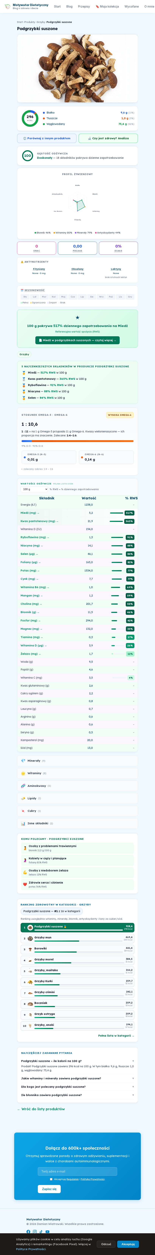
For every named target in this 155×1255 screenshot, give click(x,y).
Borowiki (40, 948)
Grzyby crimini (44, 992)
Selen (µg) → (29, 554)
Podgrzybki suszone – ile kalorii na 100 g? (77, 1061)
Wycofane (132, 6)
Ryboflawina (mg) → (35, 537)
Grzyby (41, 21)
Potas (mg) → (30, 570)
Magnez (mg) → (32, 629)
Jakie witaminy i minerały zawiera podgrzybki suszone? (77, 1078)
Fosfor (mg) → (31, 620)
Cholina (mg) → (31, 604)
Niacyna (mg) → (32, 545)
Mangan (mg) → (32, 595)
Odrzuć (106, 1244)
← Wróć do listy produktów (41, 1109)
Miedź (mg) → (30, 513)
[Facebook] (28, 1232)
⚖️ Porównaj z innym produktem (46, 138)
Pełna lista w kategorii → (116, 1035)
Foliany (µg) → (31, 562)
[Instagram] (35, 1232)
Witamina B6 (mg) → (35, 587)
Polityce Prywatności (31, 1249)
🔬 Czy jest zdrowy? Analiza (108, 138)
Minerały (33, 760)
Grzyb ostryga (44, 1014)
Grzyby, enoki (44, 1025)
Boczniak (40, 1003)
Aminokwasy (36, 785)
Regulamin (73, 1179)
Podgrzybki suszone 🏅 (50, 926)
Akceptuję (128, 1244)
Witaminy (33, 773)
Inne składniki (37, 823)
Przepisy (84, 6)
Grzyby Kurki (43, 981)
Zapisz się (49, 1189)
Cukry (31, 810)
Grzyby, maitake (46, 970)
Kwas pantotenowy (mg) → (40, 521)
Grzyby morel (43, 959)
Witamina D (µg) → (34, 645)
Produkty (29, 21)
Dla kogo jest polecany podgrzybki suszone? (77, 1086)
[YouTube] (47, 1232)
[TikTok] (41, 1232)
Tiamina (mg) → (32, 637)
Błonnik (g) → (30, 612)
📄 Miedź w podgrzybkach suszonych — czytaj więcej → (77, 340)
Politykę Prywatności (93, 1179)
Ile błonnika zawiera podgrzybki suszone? (77, 1095)
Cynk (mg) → (30, 579)
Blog (69, 6)
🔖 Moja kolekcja (107, 6)
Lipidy (31, 798)
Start (57, 6)
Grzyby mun (42, 937)
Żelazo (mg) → (31, 654)
